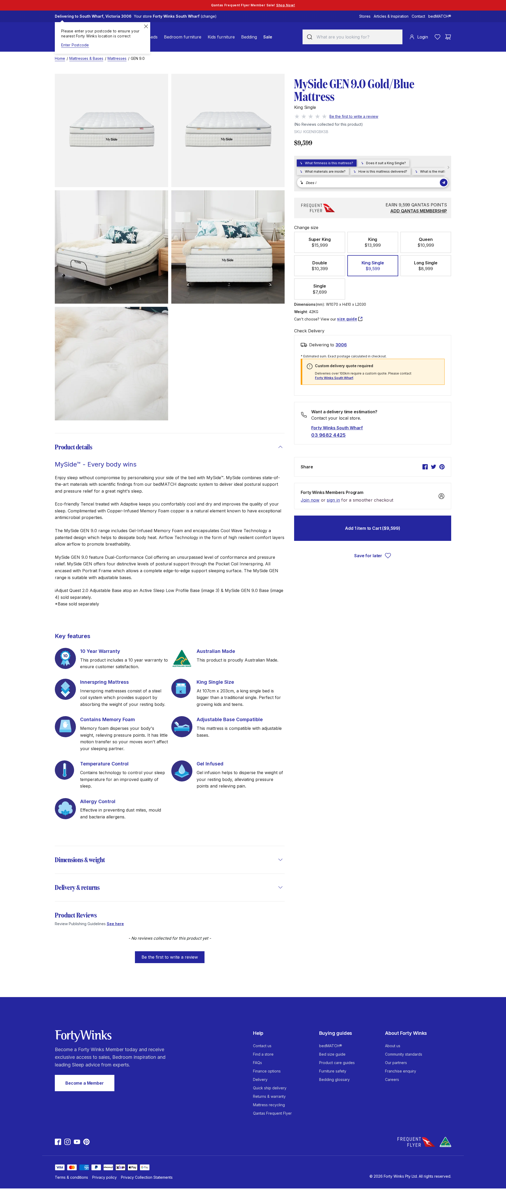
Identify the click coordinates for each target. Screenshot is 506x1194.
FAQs (257, 1062)
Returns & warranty (269, 1096)
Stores (365, 16)
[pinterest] (442, 466)
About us (392, 1045)
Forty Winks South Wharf (334, 378)
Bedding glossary (334, 1079)
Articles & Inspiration (391, 16)
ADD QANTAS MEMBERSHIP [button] (418, 210)
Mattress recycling (269, 1105)
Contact (418, 16)
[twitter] (433, 466)
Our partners (396, 1062)
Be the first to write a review (170, 957)
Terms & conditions (71, 1177)
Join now (310, 500)
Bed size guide (332, 1054)
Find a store (263, 1054)
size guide (347, 319)
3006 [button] (341, 344)
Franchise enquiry (400, 1071)
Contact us (262, 1045)
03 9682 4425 (328, 435)
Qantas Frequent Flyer (272, 1113)
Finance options (267, 1071)
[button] (170, 954)
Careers (392, 1079)
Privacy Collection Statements (147, 1177)
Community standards (403, 1054)
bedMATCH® (439, 16)
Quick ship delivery (269, 1088)
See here (115, 923)
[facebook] (425, 466)
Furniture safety (332, 1071)
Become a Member (84, 1083)
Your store (175, 16)
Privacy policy (104, 1177)
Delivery (260, 1079)
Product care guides (337, 1062)
